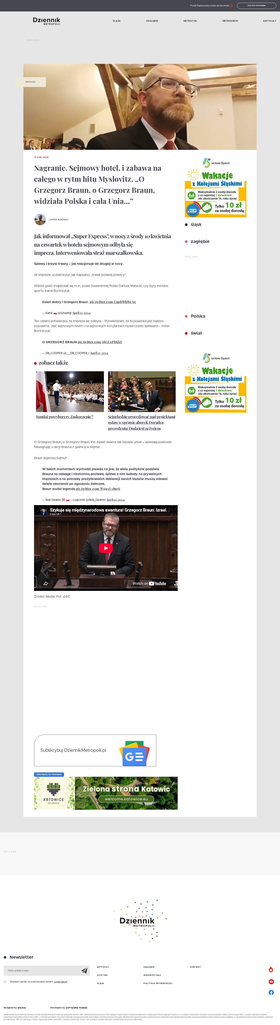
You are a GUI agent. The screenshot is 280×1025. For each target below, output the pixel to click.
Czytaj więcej (60, 982)
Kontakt (195, 967)
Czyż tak (102, 975)
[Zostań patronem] (271, 970)
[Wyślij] (84, 970)
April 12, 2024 (81, 313)
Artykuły (269, 21)
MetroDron (230, 21)
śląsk (196, 224)
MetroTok (190, 21)
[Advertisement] (101, 53)
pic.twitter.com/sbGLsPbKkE (100, 342)
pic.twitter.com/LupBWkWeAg (113, 302)
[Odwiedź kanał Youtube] (271, 981)
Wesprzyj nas (152, 975)
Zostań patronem (257, 6)
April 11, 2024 (99, 353)
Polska (197, 316)
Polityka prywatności (157, 983)
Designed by (11, 1008)
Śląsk (117, 21)
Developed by (58, 1008)
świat (196, 333)
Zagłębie (152, 21)
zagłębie (200, 241)
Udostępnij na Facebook (49, 774)
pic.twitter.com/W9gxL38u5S (98, 489)
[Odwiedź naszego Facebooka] (271, 992)
